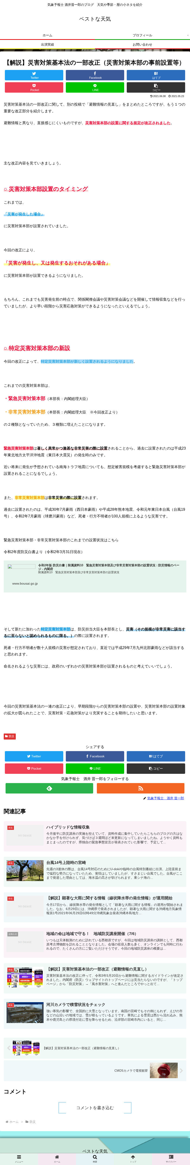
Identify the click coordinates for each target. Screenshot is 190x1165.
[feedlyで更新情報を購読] (49, 788)
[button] (156, 87)
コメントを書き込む (95, 1107)
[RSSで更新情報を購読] (140, 788)
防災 (11, 736)
